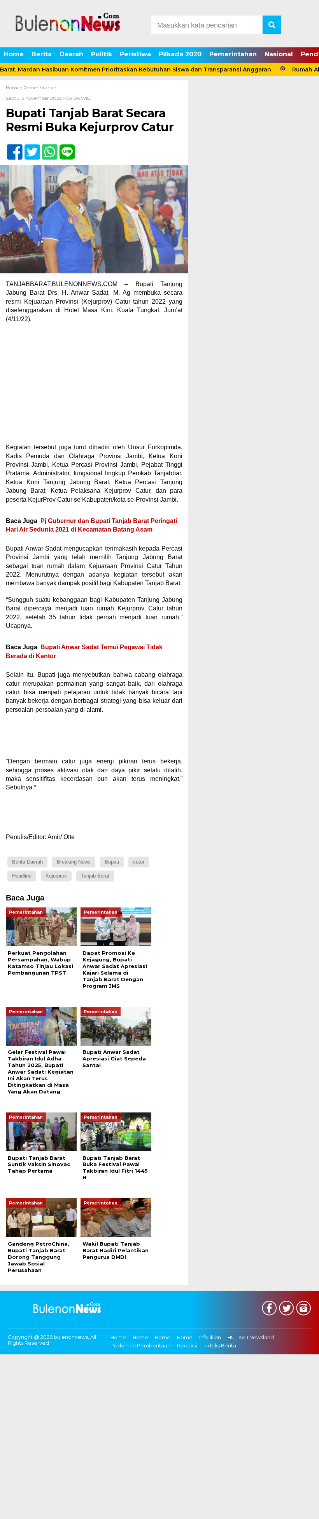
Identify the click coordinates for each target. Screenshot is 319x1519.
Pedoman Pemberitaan (140, 1346)
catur (138, 862)
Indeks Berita (219, 1346)
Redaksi (187, 1346)
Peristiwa (135, 54)
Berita (42, 54)
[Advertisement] (94, 385)
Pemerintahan (233, 54)
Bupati (112, 862)
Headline (22, 876)
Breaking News (74, 862)
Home (14, 54)
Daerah (71, 54)
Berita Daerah (27, 862)
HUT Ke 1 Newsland (251, 1337)
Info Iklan (210, 1337)
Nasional (279, 54)
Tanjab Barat (95, 876)
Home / (14, 87)
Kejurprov (56, 876)
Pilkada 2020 (180, 54)
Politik (101, 54)
